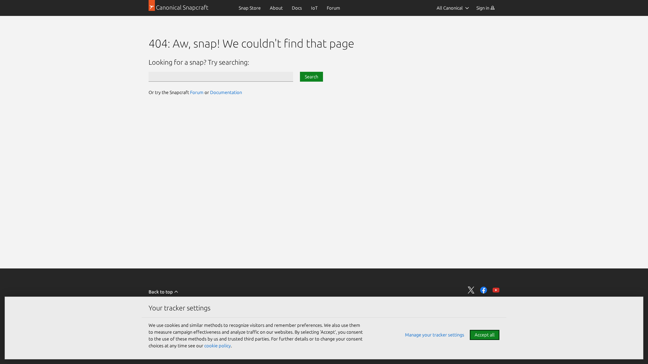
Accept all (485, 334)
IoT (314, 7)
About (276, 7)
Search (311, 76)
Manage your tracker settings (434, 334)
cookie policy (217, 345)
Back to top (161, 291)
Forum (333, 7)
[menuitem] (249, 8)
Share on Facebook (483, 290)
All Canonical (450, 7)
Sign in (483, 7)
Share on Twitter (471, 290)
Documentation (226, 92)
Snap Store (250, 7)
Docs (297, 7)
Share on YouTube (496, 290)
